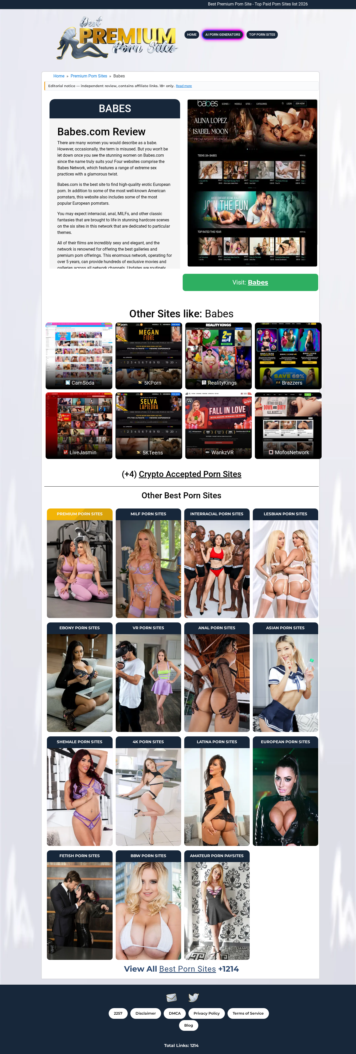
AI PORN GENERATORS (222, 35)
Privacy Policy (207, 1013)
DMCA (175, 1013)
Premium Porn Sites (89, 76)
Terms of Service (248, 1013)
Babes (258, 282)
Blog (188, 1025)
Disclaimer (146, 1013)
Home (192, 35)
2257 (118, 1013)
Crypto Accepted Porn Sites (190, 474)
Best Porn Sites (187, 968)
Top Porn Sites (262, 35)
